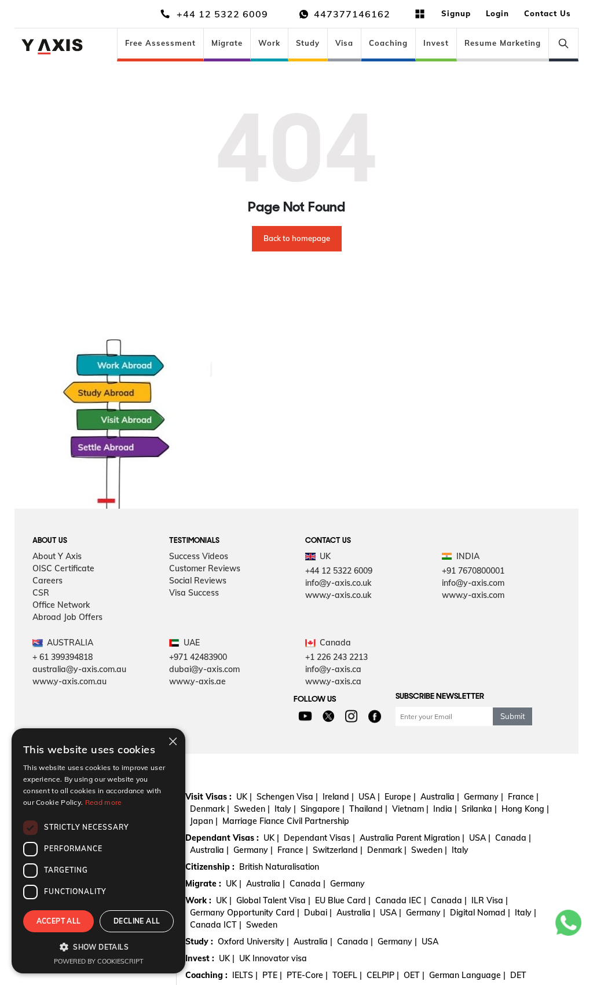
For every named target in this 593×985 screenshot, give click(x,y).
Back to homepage (296, 238)
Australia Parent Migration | (412, 838)
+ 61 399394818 (62, 657)
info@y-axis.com (473, 583)
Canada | (513, 838)
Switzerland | (338, 850)
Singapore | (323, 809)
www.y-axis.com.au (69, 681)
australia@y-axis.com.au (79, 669)
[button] (98, 947)
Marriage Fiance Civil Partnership (285, 821)
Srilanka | (479, 809)
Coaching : (206, 975)
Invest (436, 43)
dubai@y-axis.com (204, 669)
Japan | (204, 821)
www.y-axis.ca (333, 681)
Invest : (199, 958)
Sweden (261, 925)
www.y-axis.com (473, 595)
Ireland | (338, 796)
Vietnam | (410, 809)
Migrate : (203, 883)
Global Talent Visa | (273, 900)
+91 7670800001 (473, 571)
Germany (347, 883)
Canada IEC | (400, 900)
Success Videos (198, 556)
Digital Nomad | (480, 912)
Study (308, 43)
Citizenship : (210, 867)
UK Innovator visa (273, 958)
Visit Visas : (208, 796)
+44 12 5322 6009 (338, 571)
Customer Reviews (204, 568)
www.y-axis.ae (197, 681)
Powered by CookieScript (99, 961)
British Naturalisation (279, 867)
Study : (199, 941)
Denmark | (209, 809)
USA (430, 941)
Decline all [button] (137, 921)
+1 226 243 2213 (336, 657)
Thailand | (368, 809)
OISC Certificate (63, 568)
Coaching (388, 43)
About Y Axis (57, 556)
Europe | (400, 796)
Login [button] (497, 13)
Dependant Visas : (222, 838)
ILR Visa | (489, 900)
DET (518, 975)
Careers (47, 580)
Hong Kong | (525, 809)
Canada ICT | (215, 925)
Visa (344, 43)
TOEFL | (347, 975)
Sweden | (252, 809)
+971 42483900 (198, 657)
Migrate (227, 43)
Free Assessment (160, 43)
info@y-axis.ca (333, 669)
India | (445, 809)
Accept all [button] (58, 921)
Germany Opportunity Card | (244, 912)
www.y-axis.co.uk (338, 595)
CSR (40, 593)
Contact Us (547, 13)
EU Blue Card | (343, 900)
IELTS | (245, 975)
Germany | (483, 796)
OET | (414, 975)
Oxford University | (253, 941)
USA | (369, 796)
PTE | (272, 975)
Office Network (61, 605)
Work (269, 43)
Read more (103, 802)
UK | (244, 796)
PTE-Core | (307, 975)
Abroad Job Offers (67, 617)
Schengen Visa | (287, 796)
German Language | (467, 975)
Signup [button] (456, 13)
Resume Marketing (502, 43)
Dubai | (318, 912)
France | (523, 796)
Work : (198, 900)
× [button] (172, 740)
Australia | (439, 796)
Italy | (285, 809)
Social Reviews (197, 580)
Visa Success (194, 593)
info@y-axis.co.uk (338, 583)
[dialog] (98, 850)
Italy (460, 850)
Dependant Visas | (319, 838)
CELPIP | (383, 975)
